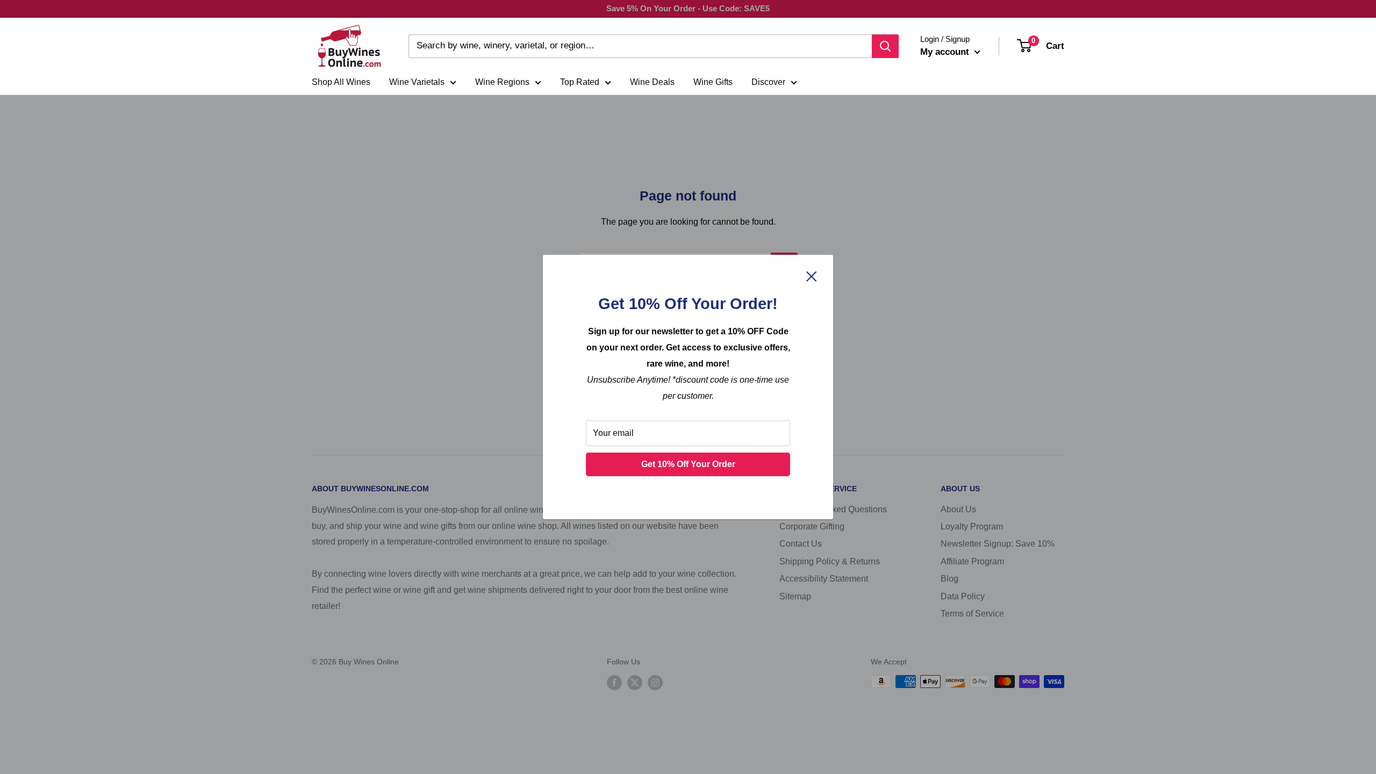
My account (946, 52)
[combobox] (640, 46)
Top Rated (579, 82)
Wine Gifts (713, 82)
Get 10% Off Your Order (688, 464)
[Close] (811, 276)
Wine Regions (502, 82)
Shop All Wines (341, 82)
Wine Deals (652, 82)
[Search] (885, 46)
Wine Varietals (417, 82)
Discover (768, 82)
